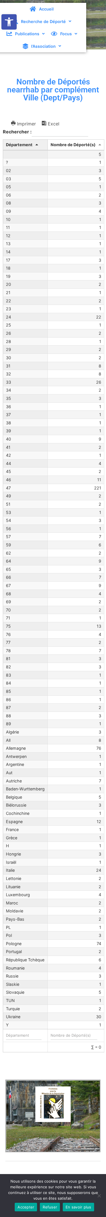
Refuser (50, 1207)
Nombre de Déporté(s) (73, 144)
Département (19, 144)
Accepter (26, 1207)
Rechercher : (17, 132)
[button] (9, 22)
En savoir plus (78, 1207)
